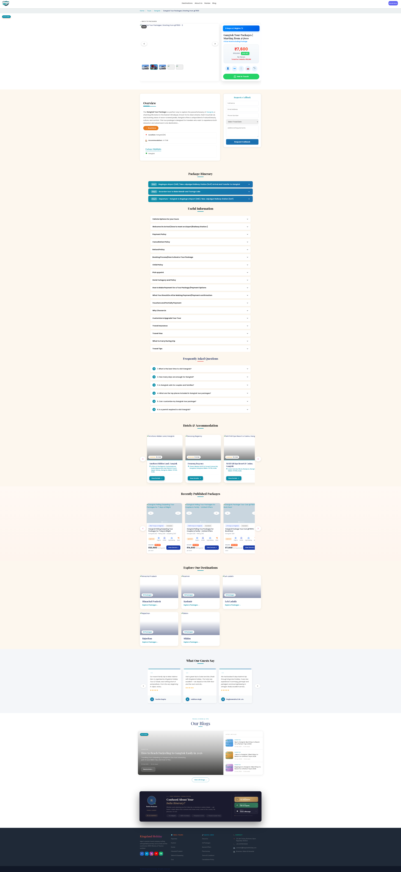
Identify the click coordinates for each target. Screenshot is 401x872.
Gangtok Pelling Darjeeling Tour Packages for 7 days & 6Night (160, 530)
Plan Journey (206, 851)
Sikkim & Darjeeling (177, 855)
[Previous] (144, 44)
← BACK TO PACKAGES (148, 21)
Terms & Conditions (208, 855)
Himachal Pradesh (176, 851)
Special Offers (206, 847)
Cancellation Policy (208, 860)
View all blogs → (200, 780)
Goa (172, 860)
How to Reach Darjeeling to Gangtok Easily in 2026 (171, 753)
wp (161, 854)
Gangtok (157, 11)
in (146, 854)
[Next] (215, 44)
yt (156, 854)
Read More (152, 128)
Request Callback (242, 142)
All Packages (206, 843)
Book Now (393, 3)
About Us (198, 3)
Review (207, 3)
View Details (155, 478)
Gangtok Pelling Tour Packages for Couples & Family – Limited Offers (200, 530)
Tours (149, 11)
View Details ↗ (173, 547)
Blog (214, 3)
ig (151, 854)
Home (142, 11)
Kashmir (173, 843)
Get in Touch (243, 76)
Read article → (148, 769)
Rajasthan (174, 839)
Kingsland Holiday (151, 836)
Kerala (173, 847)
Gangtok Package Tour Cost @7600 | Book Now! (239, 530)
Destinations (187, 3)
